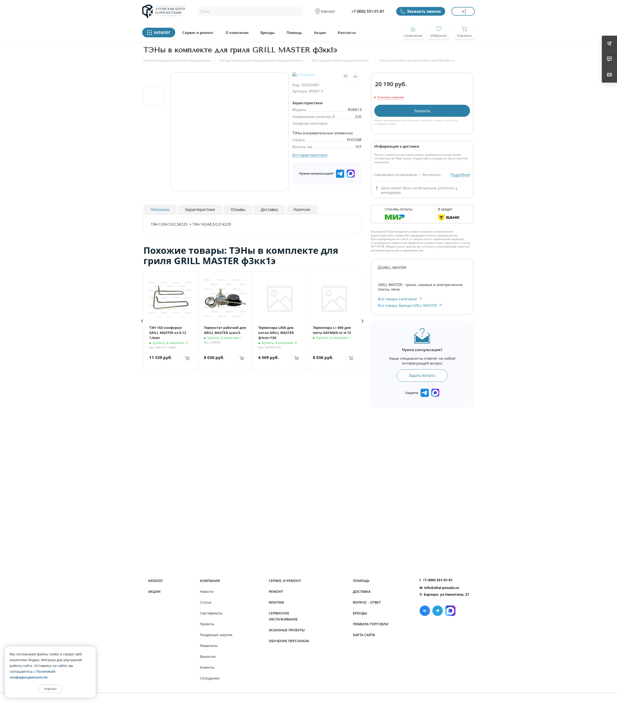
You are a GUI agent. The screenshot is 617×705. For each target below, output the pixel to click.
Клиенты (207, 667)
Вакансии (208, 656)
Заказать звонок (424, 11)
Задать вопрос (422, 375)
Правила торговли (370, 624)
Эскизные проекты (287, 630)
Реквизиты (209, 645)
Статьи (205, 602)
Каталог (155, 580)
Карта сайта (364, 635)
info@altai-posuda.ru (441, 587)
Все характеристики (310, 154)
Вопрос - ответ (367, 602)
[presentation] (142, 321)
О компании (237, 32)
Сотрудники (210, 678)
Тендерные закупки (216, 635)
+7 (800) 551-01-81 (367, 11)
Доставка (361, 591)
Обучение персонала (289, 641)
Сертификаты (211, 613)
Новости (207, 591)
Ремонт (276, 591)
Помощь (294, 32)
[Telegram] (437, 611)
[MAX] (351, 174)
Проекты (207, 624)
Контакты (347, 32)
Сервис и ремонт (198, 32)
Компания (210, 580)
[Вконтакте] (425, 611)
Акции (320, 32)
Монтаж (276, 602)
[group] (229, 131)
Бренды (268, 32)
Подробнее (460, 174)
